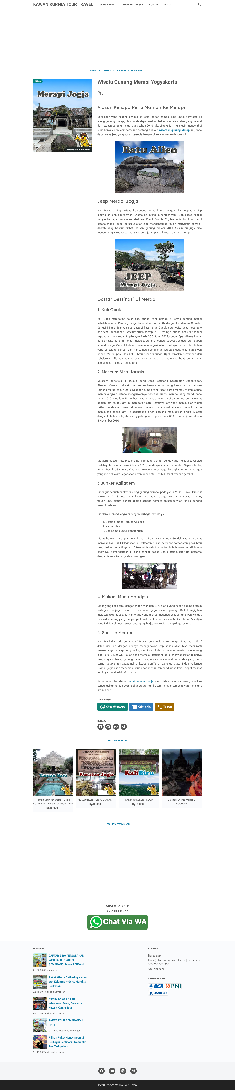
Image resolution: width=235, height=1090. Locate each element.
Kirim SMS (144, 706)
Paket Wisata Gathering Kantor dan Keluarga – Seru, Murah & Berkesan (68, 982)
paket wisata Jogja (140, 681)
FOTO (167, 4)
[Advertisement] (117, 38)
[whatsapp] (116, 727)
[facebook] (100, 727)
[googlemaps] (133, 1071)
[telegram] (124, 727)
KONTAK (154, 4)
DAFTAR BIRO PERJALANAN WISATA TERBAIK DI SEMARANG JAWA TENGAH (66, 960)
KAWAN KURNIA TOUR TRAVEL (63, 4)
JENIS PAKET (107, 4)
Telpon (167, 706)
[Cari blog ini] (200, 4)
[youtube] (112, 1071)
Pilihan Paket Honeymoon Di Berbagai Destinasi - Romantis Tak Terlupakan (67, 1042)
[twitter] (108, 727)
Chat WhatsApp (115, 706)
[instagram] (123, 1071)
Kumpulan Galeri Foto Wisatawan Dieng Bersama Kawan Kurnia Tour (65, 1003)
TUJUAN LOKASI (132, 4)
